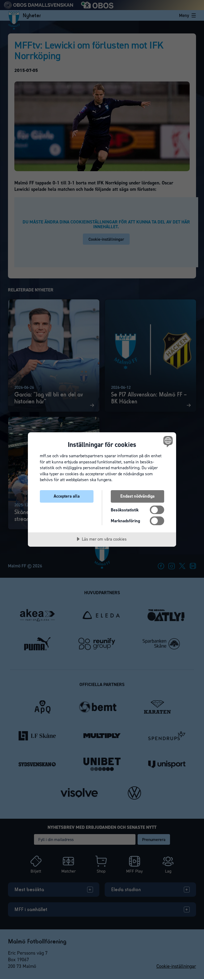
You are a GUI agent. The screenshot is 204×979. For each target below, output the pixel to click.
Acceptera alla (67, 496)
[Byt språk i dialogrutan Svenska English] (167, 441)
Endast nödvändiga (137, 496)
